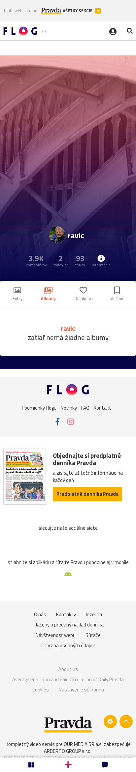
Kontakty (66, 614)
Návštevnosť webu (56, 635)
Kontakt (102, 408)
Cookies (40, 689)
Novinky (69, 408)
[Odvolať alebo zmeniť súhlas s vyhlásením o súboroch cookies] (110, 721)
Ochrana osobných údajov (68, 645)
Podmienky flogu (39, 408)
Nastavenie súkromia (81, 689)
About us (68, 669)
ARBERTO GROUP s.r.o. (67, 751)
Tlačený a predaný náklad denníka (68, 624)
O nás (40, 614)
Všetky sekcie (78, 11)
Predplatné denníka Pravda (87, 494)
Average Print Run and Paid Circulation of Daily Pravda (68, 679)
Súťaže (93, 635)
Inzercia (94, 614)
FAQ (85, 408)
